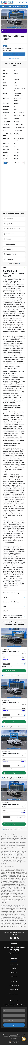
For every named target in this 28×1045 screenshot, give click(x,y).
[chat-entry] (24, 1039)
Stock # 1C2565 (5, 802)
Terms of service (14, 994)
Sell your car (14, 977)
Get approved (14, 981)
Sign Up (14, 1025)
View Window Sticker (12, 163)
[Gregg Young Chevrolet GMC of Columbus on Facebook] (10, 938)
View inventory (14, 964)
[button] (20, 2)
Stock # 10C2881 (6, 751)
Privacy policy (14, 989)
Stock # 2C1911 (5, 700)
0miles (24, 653)
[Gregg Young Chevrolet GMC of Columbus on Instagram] (17, 938)
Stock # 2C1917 (5, 649)
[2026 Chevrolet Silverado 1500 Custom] (14, 791)
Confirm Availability (10, 670)
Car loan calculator (14, 985)
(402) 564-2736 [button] (15, 953)
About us (14, 968)
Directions (14, 972)
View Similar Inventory (14, 58)
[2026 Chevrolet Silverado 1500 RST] (14, 637)
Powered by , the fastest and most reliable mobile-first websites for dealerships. (14, 1036)
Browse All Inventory (14, 54)
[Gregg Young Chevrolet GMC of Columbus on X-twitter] (14, 938)
